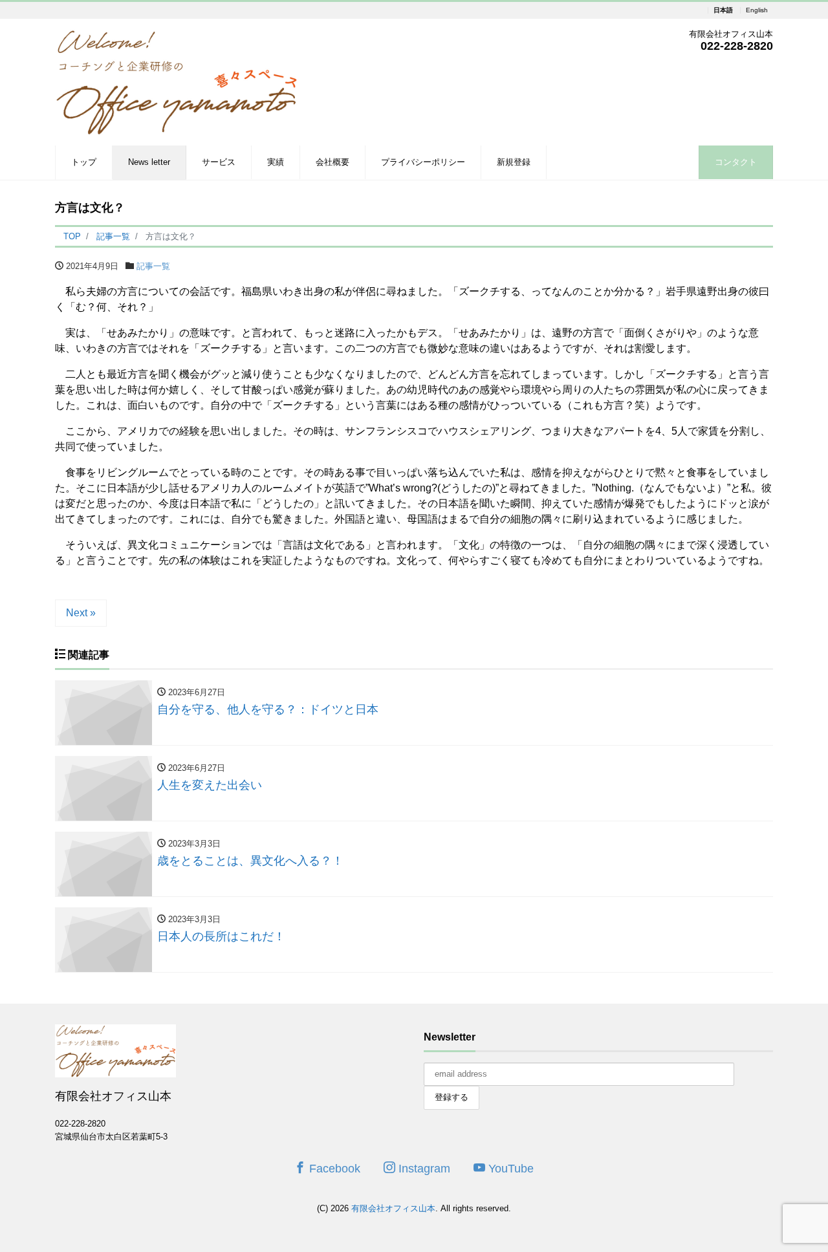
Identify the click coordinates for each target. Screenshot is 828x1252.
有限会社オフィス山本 (393, 1208)
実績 (275, 162)
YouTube (509, 1168)
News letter (149, 162)
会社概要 (332, 162)
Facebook (333, 1168)
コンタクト (736, 162)
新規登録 (513, 162)
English (757, 10)
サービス (218, 162)
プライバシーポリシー (423, 162)
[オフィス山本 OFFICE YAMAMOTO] (176, 80)
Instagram (422, 1168)
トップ (83, 162)
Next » (81, 612)
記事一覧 (153, 266)
